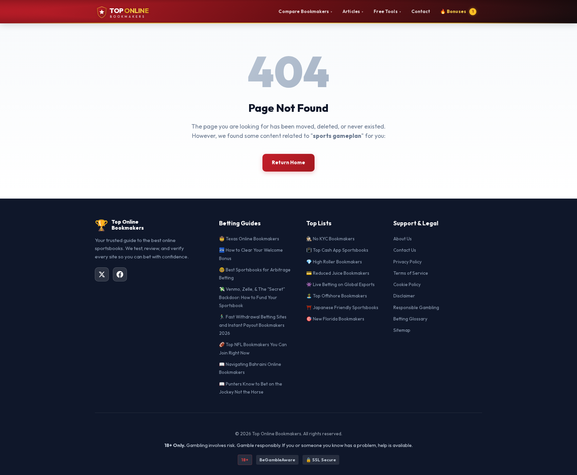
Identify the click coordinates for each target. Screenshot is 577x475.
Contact (420, 11)
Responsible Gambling (416, 307)
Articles (353, 11)
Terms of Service (410, 273)
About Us (402, 239)
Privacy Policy (407, 262)
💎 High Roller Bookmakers (334, 262)
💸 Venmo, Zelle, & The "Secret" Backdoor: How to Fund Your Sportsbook (252, 297)
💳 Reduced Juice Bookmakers (337, 273)
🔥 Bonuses (456, 11)
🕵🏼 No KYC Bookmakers (330, 239)
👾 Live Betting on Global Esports (340, 284)
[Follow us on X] (102, 274)
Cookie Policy (407, 284)
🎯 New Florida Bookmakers (335, 319)
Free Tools (387, 11)
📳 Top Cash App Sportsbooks (337, 250)
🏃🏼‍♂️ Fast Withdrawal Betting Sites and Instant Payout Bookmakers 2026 (252, 325)
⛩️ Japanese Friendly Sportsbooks (342, 307)
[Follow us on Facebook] (120, 274)
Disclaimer (404, 296)
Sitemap (401, 330)
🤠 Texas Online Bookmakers (249, 239)
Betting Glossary (410, 319)
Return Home (288, 162)
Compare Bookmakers (305, 11)
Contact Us (404, 250)
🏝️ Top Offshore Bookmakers (336, 296)
